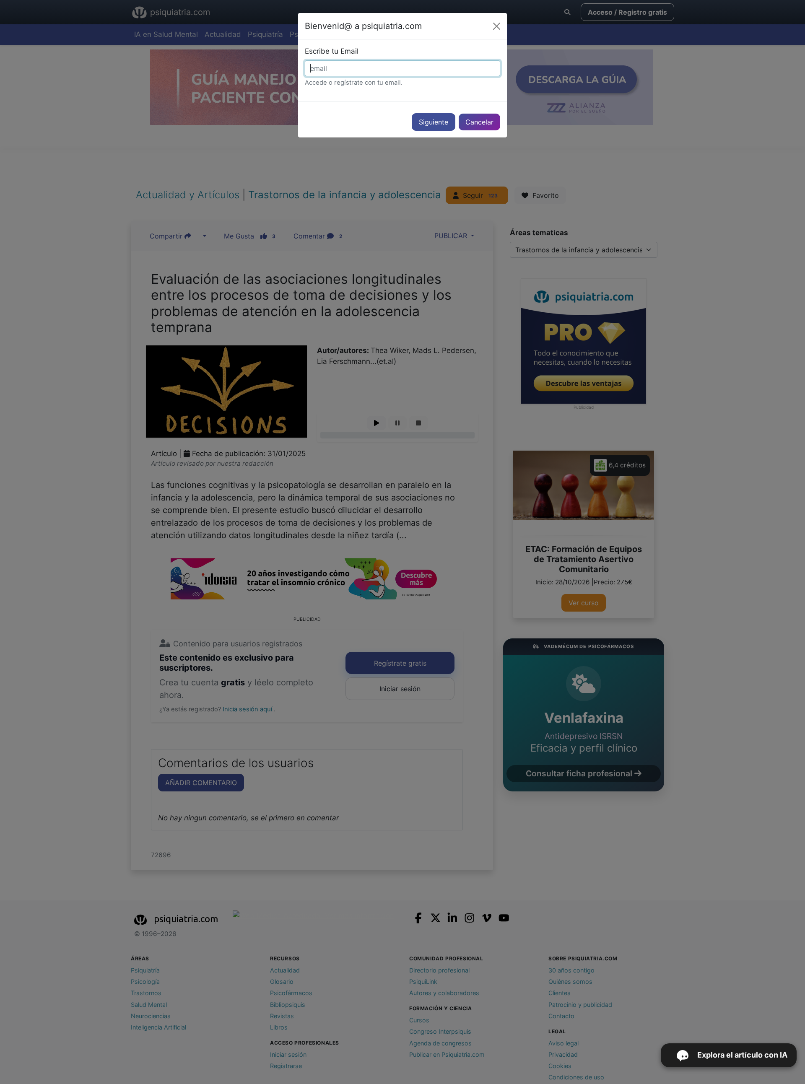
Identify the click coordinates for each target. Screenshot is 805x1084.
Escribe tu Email (331, 51)
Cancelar (479, 122)
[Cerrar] (497, 26)
